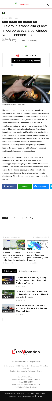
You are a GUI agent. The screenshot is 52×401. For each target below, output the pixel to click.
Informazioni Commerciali (27, 396)
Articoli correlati (10, 271)
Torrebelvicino (7, 311)
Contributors (40, 394)
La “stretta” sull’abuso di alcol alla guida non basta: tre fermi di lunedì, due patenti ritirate (32, 294)
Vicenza (6, 249)
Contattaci (12, 396)
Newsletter (20, 394)
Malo (16, 18)
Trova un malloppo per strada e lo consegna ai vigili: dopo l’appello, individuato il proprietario (14, 256)
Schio (11, 18)
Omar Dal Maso (10, 39)
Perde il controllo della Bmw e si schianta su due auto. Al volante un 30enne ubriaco (31, 308)
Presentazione (10, 394)
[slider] (36, 60)
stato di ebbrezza (15, 218)
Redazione (30, 394)
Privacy (40, 396)
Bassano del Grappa (7, 282)
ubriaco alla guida (30, 218)
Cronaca (5, 22)
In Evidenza (13, 22)
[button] (48, 5)
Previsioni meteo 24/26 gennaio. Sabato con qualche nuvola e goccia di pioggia (37, 256)
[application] (26, 60)
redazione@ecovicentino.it (30, 384)
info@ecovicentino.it (29, 387)
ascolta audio (14, 61)
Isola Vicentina (28, 22)
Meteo (29, 249)
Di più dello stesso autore (28, 271)
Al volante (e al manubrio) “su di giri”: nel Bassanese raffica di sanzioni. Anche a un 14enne (32, 280)
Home (4, 18)
